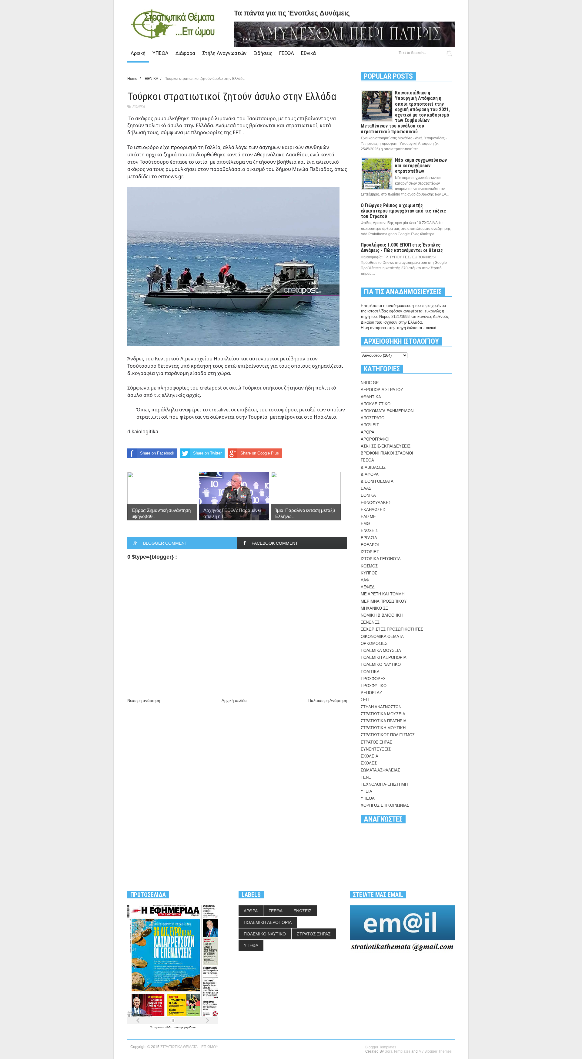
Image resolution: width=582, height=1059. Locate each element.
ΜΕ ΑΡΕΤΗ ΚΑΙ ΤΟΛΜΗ (382, 594)
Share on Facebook (157, 453)
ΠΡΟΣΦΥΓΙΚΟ (373, 685)
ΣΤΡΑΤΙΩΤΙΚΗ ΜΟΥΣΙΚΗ (383, 728)
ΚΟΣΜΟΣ (369, 566)
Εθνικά (308, 53)
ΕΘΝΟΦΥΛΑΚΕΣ (376, 502)
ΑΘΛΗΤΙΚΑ (371, 397)
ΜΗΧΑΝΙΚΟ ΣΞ (374, 608)
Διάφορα (185, 53)
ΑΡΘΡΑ (367, 432)
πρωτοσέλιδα (163, 1027)
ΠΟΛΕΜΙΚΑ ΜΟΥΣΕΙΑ (381, 650)
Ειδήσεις (262, 53)
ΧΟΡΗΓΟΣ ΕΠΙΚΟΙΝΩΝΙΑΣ (385, 805)
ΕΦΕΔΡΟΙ (370, 545)
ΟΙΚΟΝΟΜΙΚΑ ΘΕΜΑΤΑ (382, 636)
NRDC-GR (370, 382)
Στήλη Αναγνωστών (224, 53)
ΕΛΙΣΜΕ (368, 516)
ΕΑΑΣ (366, 488)
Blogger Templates (380, 1047)
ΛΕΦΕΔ (368, 587)
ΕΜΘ (365, 523)
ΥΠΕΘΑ (160, 53)
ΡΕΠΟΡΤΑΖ (371, 692)
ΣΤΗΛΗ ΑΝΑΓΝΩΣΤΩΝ (381, 707)
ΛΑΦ (365, 580)
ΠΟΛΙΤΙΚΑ (370, 671)
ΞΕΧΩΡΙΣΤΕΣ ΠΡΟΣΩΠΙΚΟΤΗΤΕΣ (392, 629)
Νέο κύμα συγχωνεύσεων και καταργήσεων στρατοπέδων (421, 165)
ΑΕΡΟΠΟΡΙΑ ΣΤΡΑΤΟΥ (382, 389)
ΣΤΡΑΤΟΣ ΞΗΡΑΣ (376, 742)
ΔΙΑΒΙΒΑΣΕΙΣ (373, 467)
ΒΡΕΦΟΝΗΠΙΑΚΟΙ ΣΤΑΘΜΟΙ (387, 453)
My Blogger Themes (435, 1051)
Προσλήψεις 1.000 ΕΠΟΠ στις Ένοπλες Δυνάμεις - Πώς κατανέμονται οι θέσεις (402, 247)
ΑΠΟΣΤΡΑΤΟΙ (373, 418)
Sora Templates (397, 1051)
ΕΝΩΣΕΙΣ (369, 530)
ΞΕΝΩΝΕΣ (370, 622)
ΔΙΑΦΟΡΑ (370, 474)
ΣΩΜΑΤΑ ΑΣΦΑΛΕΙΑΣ (380, 770)
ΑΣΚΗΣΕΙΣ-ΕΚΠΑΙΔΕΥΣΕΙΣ (385, 446)
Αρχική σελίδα (234, 700)
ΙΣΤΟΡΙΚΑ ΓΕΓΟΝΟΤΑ (381, 559)
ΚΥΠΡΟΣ (369, 573)
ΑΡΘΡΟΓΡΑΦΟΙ (375, 439)
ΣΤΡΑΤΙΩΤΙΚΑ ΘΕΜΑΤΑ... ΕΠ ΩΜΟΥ (189, 1047)
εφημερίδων (187, 1027)
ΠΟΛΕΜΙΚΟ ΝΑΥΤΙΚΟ (381, 664)
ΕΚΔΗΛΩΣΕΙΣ (373, 509)
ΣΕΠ (365, 699)
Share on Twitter (207, 453)
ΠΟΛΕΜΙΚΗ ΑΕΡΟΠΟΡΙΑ (383, 657)
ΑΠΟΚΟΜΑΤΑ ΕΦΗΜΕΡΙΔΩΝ (387, 411)
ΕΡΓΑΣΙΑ (369, 538)
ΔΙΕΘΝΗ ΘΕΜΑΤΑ (377, 481)
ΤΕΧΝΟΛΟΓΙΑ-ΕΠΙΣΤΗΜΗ (384, 784)
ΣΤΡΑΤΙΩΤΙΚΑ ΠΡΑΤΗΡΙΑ (383, 721)
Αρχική (138, 53)
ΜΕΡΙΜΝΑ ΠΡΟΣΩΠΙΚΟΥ (384, 601)
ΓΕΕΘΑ (286, 53)
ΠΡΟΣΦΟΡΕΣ (373, 678)
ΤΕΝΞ (366, 777)
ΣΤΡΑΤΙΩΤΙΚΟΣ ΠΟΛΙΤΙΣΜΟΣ (388, 735)
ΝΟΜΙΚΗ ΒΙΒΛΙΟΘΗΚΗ (382, 615)
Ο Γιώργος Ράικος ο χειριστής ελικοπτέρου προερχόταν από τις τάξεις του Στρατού (403, 211)
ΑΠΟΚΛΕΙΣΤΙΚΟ (375, 404)
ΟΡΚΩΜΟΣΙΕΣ (374, 643)
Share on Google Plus (259, 453)
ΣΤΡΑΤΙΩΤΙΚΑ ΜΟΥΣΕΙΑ (383, 714)
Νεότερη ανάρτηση (143, 700)
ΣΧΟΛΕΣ (369, 763)
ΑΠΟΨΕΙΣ (370, 425)
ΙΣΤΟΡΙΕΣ (370, 552)
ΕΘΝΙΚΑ (138, 107)
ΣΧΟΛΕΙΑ (369, 756)
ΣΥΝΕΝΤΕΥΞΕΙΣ (376, 749)
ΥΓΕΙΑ (366, 791)
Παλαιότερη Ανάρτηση (327, 700)
